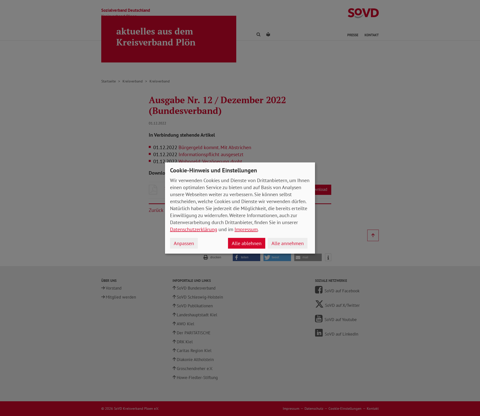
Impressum (246, 229)
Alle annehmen (288, 243)
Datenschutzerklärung (193, 229)
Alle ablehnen (247, 243)
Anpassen (184, 243)
